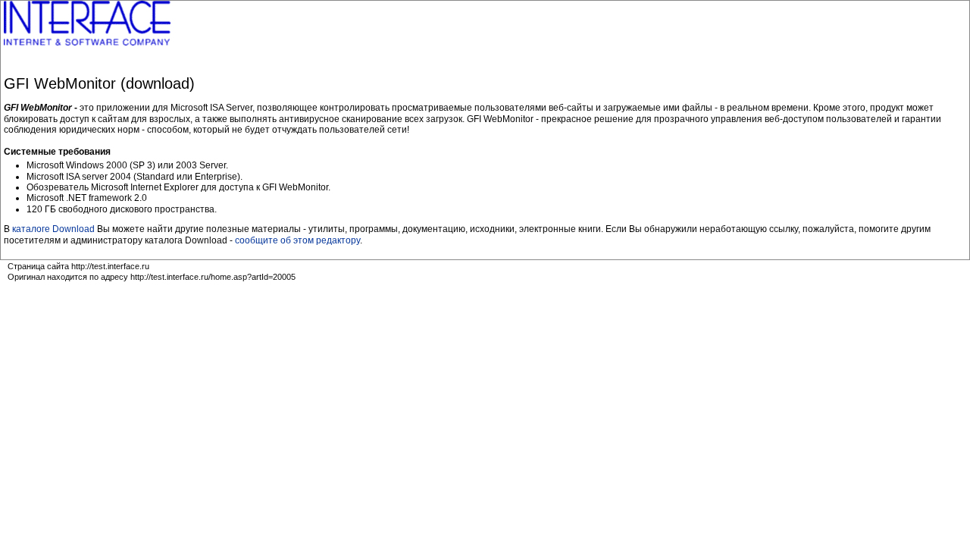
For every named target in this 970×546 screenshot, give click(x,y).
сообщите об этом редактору (297, 240)
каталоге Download (53, 229)
